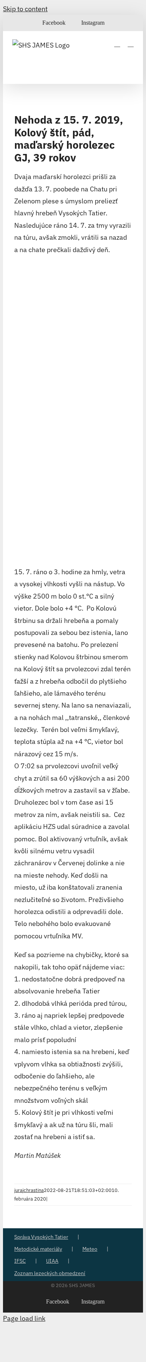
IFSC (20, 1260)
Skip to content (25, 8)
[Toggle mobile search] (117, 43)
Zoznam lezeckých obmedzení (49, 1273)
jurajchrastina (29, 1190)
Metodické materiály (38, 1249)
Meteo (89, 1249)
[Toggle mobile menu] (131, 43)
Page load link (24, 1318)
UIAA (52, 1260)
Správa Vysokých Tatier (41, 1237)
